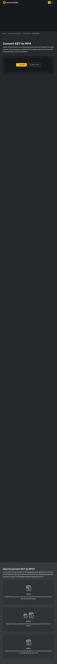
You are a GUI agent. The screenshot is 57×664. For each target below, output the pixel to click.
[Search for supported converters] (49, 2)
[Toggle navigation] (52, 2)
